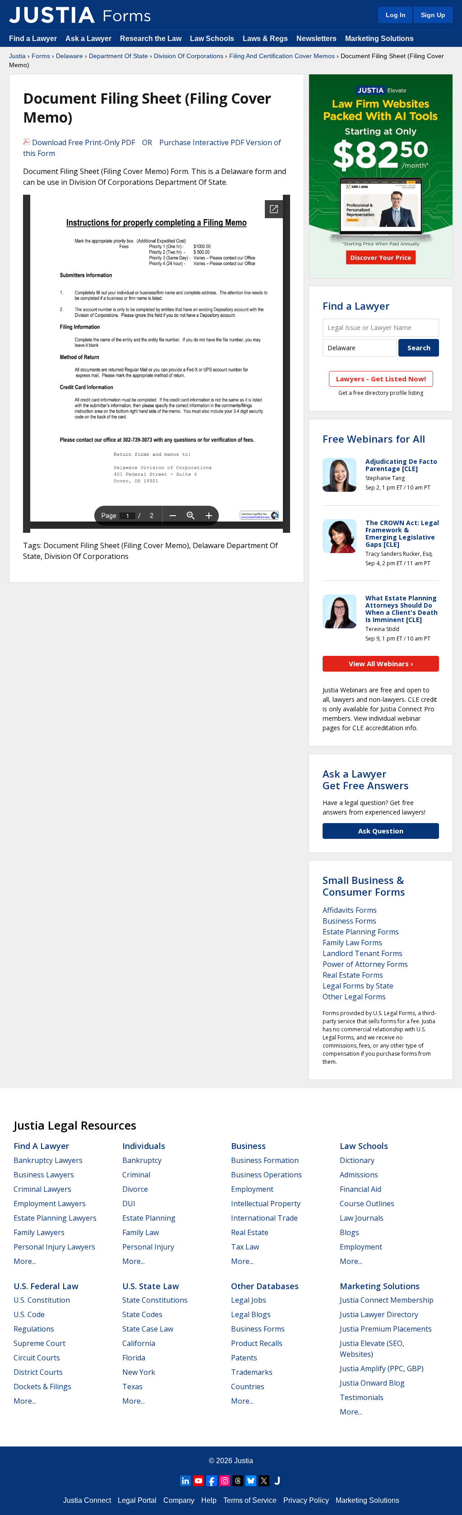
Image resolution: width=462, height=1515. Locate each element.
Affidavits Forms (350, 910)
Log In (396, 14)
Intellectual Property (265, 1203)
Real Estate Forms (353, 975)
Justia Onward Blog (372, 1383)
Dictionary (357, 1160)
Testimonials (361, 1397)
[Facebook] (211, 1480)
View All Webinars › (381, 663)
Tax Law (245, 1247)
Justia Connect (87, 1500)
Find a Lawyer (33, 38)
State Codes (142, 1314)
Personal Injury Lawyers (54, 1247)
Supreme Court (39, 1343)
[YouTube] (198, 1480)
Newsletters (316, 38)
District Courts (38, 1372)
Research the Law (150, 38)
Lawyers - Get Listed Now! (381, 378)
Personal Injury (148, 1247)
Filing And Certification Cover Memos (282, 56)
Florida (133, 1358)
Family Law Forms (352, 942)
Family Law (140, 1232)
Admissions (359, 1175)
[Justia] (52, 15)
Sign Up (433, 14)
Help (209, 1500)
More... (25, 1261)
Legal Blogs (251, 1314)
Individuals (143, 1145)
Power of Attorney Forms (365, 964)
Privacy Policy (306, 1500)
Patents (244, 1358)
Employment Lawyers (50, 1203)
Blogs (349, 1232)
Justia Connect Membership (387, 1300)
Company (178, 1500)
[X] (264, 1480)
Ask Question (380, 830)
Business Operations (266, 1175)
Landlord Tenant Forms (362, 953)
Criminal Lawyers (42, 1189)
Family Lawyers (39, 1232)
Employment (252, 1189)
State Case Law (147, 1329)
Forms (41, 56)
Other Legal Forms (354, 997)
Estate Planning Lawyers (55, 1218)
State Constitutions (155, 1300)
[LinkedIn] (185, 1480)
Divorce (135, 1189)
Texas (132, 1386)
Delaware (69, 56)
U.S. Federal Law (46, 1286)
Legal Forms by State (358, 986)
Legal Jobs (248, 1300)
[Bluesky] (250, 1480)
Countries (247, 1386)
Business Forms (349, 921)
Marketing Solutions (379, 38)
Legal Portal (137, 1500)
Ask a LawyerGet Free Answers (366, 779)
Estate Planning (149, 1218)
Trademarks (252, 1372)
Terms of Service (250, 1500)
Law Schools (212, 38)
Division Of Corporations (188, 56)
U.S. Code (29, 1314)
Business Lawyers (44, 1175)
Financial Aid (360, 1189)
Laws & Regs (265, 38)
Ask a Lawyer (89, 38)
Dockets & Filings (42, 1386)
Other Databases (265, 1286)
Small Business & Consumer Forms (364, 885)
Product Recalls (256, 1343)
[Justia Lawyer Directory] (277, 1480)
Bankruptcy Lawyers (48, 1160)
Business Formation (265, 1160)
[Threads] (237, 1480)
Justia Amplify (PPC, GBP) (382, 1368)
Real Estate (249, 1232)
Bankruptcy (142, 1160)
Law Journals (361, 1218)
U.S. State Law (150, 1286)
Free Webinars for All (374, 438)
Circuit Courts (37, 1358)
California (138, 1343)
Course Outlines (367, 1203)
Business (248, 1145)
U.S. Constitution (42, 1300)
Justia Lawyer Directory (379, 1314)
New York (138, 1372)
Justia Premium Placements (386, 1329)
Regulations (34, 1329)
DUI (128, 1203)
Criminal (136, 1175)
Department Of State (118, 56)
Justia (17, 56)
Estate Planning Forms (361, 932)
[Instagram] (224, 1480)
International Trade (264, 1218)
